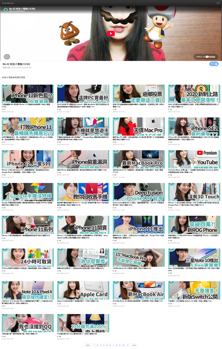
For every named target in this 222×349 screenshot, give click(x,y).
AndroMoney (8, 2)
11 (128, 345)
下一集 (213, 64)
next (134, 345)
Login (218, 3)
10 (123, 345)
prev (88, 345)
